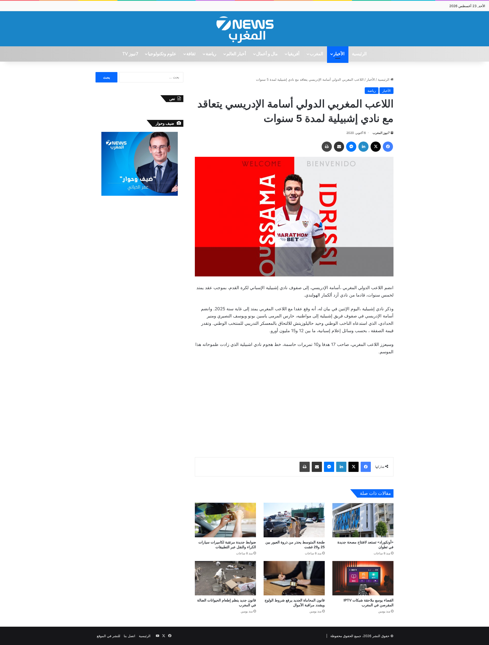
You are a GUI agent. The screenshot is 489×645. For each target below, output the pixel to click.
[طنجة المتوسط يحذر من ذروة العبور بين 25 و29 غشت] (294, 520)
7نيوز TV (130, 54)
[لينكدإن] (363, 147)
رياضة (211, 54)
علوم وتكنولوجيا (162, 54)
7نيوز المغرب (381, 133)
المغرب (316, 54)
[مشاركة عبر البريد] (339, 147)
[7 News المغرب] (244, 29)
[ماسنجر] (351, 147)
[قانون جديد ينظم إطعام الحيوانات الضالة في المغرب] (225, 578)
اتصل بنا (129, 636)
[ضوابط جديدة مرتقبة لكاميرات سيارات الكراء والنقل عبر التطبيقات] (225, 520)
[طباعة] (327, 147)
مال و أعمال (267, 54)
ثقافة (191, 54)
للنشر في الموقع (108, 636)
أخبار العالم (236, 54)
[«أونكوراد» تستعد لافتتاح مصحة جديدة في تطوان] (362, 520)
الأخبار (339, 54)
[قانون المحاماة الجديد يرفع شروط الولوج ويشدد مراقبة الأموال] (294, 578)
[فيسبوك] (388, 147)
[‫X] (376, 147)
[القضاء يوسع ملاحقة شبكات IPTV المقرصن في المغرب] (362, 578)
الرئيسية (359, 54)
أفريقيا (294, 54)
